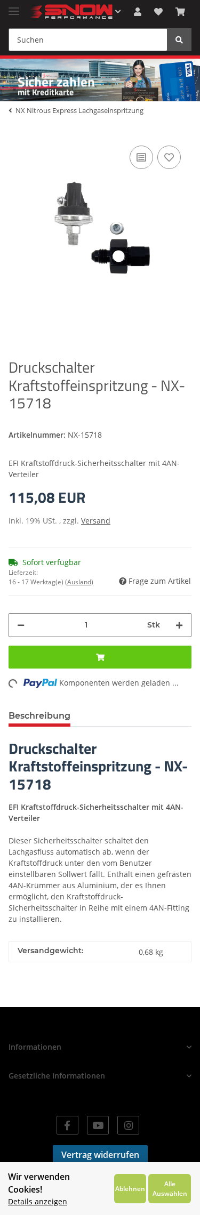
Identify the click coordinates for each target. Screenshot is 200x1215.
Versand (95, 521)
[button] (137, 11)
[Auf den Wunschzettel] (169, 157)
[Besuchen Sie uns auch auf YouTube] (98, 1125)
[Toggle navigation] (14, 6)
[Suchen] (179, 39)
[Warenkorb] (180, 11)
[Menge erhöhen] (179, 625)
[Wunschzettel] (158, 11)
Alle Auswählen (170, 1188)
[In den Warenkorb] (100, 657)
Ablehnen (130, 1188)
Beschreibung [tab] (39, 716)
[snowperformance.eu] (70, 12)
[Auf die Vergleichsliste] (141, 157)
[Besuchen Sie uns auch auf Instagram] (128, 1125)
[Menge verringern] (21, 625)
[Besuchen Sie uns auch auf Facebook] (67, 1125)
